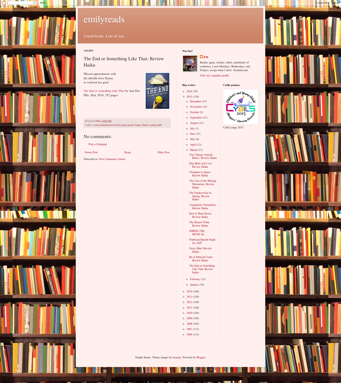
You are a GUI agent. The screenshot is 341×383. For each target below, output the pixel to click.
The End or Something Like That (104, 91)
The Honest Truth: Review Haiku (199, 223)
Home (127, 152)
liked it (145, 125)
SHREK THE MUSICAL (197, 232)
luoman (177, 357)
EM (206, 57)
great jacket (128, 125)
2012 (190, 302)
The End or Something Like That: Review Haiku (202, 269)
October (195, 112)
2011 (190, 307)
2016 (190, 91)
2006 (190, 334)
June (193, 134)
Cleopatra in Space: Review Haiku (200, 173)
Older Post (164, 152)
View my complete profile (214, 75)
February (195, 279)
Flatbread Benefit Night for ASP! (202, 241)
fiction (117, 125)
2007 (190, 329)
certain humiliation (103, 125)
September (196, 117)
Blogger (201, 357)
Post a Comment (98, 144)
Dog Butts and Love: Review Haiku (201, 164)
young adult (156, 125)
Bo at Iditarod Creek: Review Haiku (201, 258)
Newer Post (91, 152)
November (196, 106)
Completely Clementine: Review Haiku (202, 206)
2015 (190, 96)
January (194, 284)
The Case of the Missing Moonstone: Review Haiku (202, 184)
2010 (190, 313)
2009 (190, 318)
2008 (190, 324)
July (192, 128)
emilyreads (104, 18)
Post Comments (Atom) (112, 159)
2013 (190, 296)
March (194, 150)
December (196, 101)
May (193, 139)
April (193, 144)
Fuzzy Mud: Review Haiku (200, 249)
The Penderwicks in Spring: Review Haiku (200, 196)
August (194, 123)
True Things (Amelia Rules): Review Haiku (203, 156)
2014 (190, 291)
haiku (138, 125)
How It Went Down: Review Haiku (200, 215)
